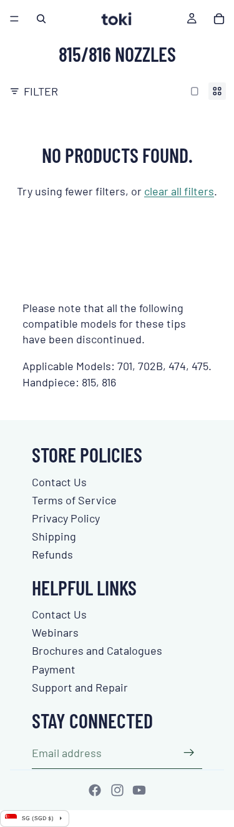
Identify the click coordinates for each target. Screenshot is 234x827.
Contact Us (59, 482)
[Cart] (219, 18)
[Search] (41, 18)
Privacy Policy (66, 518)
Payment (54, 669)
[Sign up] (189, 753)
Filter (41, 91)
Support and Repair (80, 687)
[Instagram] (117, 790)
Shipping (54, 536)
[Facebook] (94, 790)
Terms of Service (74, 500)
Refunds (52, 554)
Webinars (55, 632)
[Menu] (14, 18)
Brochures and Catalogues (97, 650)
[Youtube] (139, 790)
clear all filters (179, 191)
